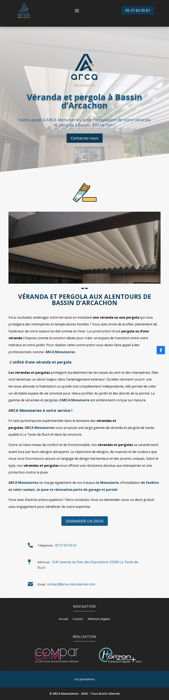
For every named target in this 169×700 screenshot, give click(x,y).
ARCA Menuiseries (23, 482)
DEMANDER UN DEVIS (85, 521)
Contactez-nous (85, 138)
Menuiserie (75, 400)
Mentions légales (99, 619)
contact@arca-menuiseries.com (71, 584)
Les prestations (84, 679)
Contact (78, 619)
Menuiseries (60, 352)
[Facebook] (161, 350)
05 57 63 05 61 (137, 10)
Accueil (63, 619)
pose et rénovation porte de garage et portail (79, 489)
